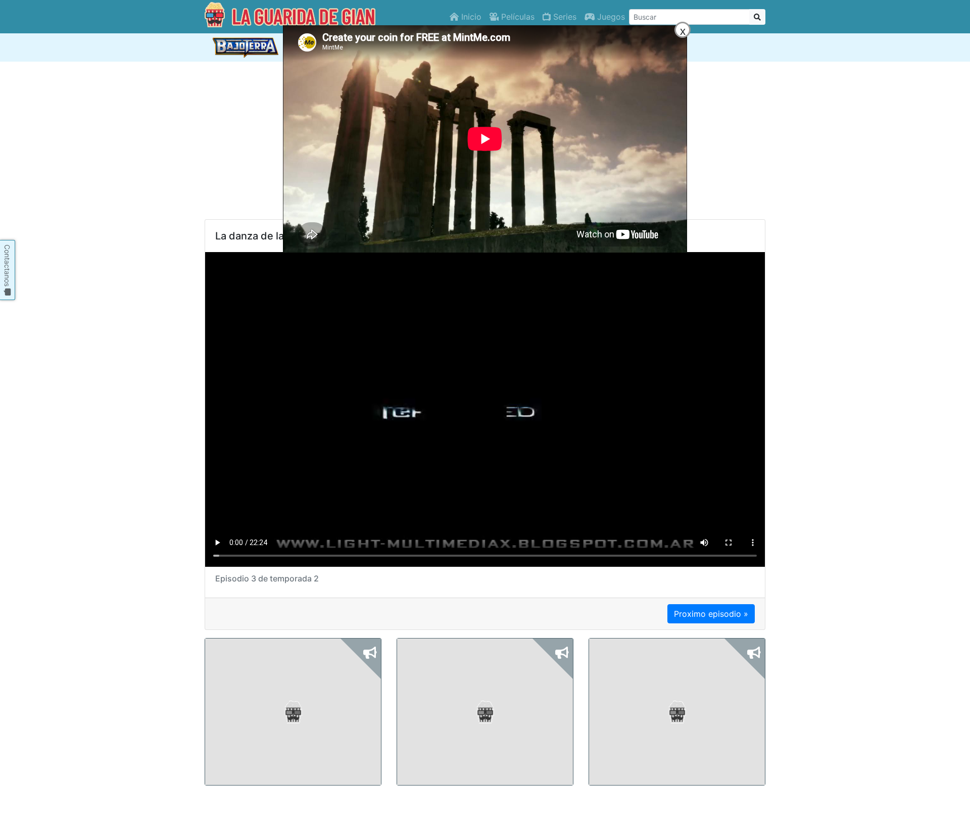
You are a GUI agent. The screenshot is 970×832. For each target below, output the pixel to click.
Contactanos (7, 266)
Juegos (610, 17)
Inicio (470, 17)
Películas (517, 17)
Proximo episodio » (711, 614)
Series (563, 17)
